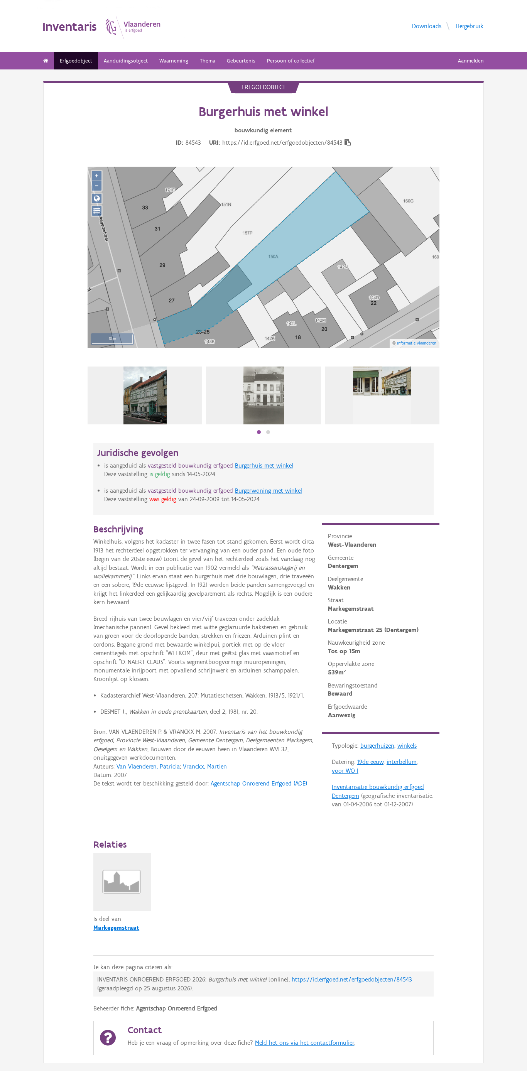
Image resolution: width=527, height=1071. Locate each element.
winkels (407, 745)
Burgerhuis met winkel (264, 465)
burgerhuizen (377, 745)
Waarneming (173, 60)
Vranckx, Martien (205, 766)
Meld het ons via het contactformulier (304, 1042)
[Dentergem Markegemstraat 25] (145, 395)
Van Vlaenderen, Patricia (148, 766)
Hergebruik (469, 26)
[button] (259, 432)
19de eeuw (370, 761)
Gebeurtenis (241, 60)
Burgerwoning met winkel (268, 490)
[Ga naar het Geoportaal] (96, 198)
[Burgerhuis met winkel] (263, 395)
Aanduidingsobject (126, 60)
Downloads (426, 26)
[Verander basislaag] (96, 211)
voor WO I (345, 770)
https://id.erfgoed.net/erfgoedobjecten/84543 (352, 979)
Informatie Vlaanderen (416, 343)
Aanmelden (471, 60)
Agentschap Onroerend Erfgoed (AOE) (259, 783)
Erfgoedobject (76, 60)
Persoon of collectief (290, 60)
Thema (207, 60)
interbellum (402, 761)
